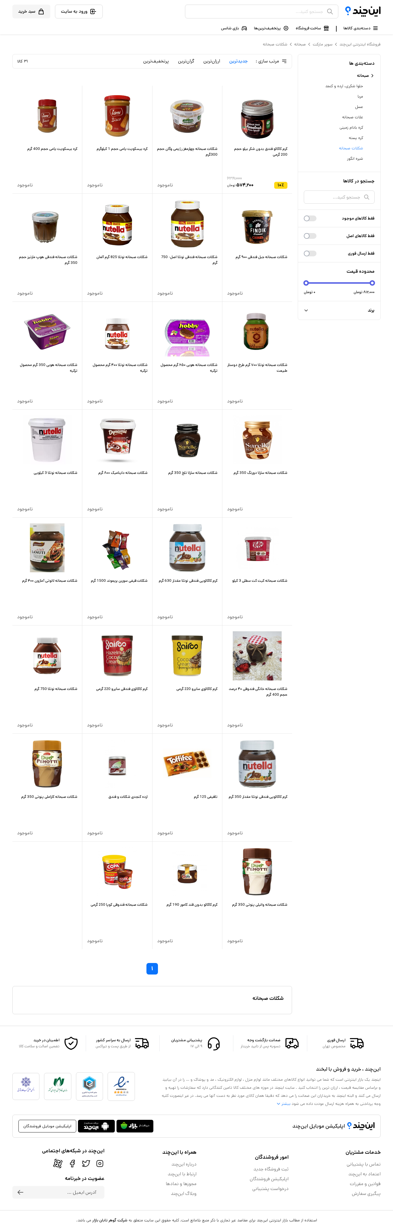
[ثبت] (20, 1192)
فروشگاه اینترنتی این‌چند (360, 44)
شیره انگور (355, 158)
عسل (359, 107)
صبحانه (300, 44)
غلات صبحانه (352, 117)
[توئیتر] (86, 1163)
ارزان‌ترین (211, 61)
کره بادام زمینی (351, 127)
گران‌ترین (186, 61)
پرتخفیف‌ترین (156, 61)
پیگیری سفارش (366, 1193)
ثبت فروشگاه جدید (271, 1169)
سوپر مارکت (323, 44)
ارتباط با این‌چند (182, 1174)
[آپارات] (58, 1163)
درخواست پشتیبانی (270, 1188)
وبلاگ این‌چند (184, 1193)
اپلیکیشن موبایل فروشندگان (47, 1126)
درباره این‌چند (184, 1164)
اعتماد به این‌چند (364, 1174)
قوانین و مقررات (365, 1184)
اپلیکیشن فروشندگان (269, 1179)
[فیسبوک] (72, 1163)
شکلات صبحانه (275, 44)
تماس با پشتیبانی (364, 1164)
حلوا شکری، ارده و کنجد (344, 86)
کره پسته (356, 138)
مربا (360, 96)
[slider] (306, 283)
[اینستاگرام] (99, 1163)
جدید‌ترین (238, 61)
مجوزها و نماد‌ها (181, 1184)
